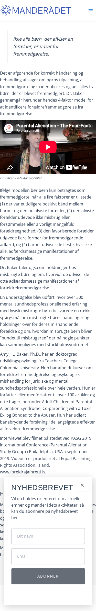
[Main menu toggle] (90, 10)
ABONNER (48, 576)
